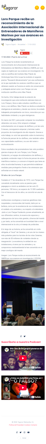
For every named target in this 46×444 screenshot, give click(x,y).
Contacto (34, 425)
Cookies (27, 425)
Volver (24, 438)
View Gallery (10, 323)
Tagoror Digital (10, 44)
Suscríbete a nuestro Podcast (21, 342)
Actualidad (21, 44)
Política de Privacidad (16, 425)
